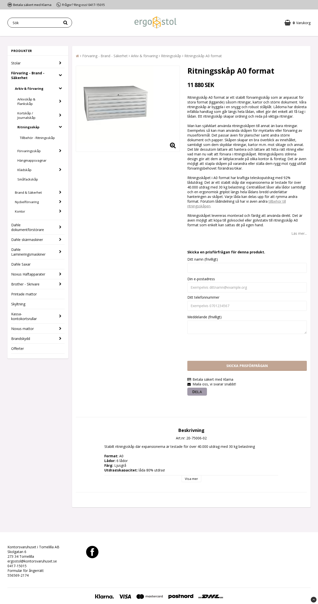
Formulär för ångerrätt (25, 570)
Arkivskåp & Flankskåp (26, 101)
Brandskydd (20, 338)
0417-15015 (17, 565)
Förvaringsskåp (29, 151)
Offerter (17, 348)
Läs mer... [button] (299, 233)
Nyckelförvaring (27, 202)
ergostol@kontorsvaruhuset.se (32, 561)
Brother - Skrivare (25, 284)
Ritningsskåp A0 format (203, 55)
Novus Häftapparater (28, 274)
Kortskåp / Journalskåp (26, 115)
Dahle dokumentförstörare (27, 227)
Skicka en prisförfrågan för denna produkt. (226, 252)
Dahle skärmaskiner (27, 239)
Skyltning (18, 304)
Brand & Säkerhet (28, 192)
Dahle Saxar (21, 264)
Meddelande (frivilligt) (204, 317)
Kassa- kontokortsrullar (24, 316)
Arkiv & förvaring (29, 88)
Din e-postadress (201, 279)
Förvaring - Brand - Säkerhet (27, 75)
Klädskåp (24, 170)
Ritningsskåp (28, 127)
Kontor (20, 211)
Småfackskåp (27, 179)
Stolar (16, 63)
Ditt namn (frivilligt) (202, 259)
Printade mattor (24, 294)
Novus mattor (22, 328)
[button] (297, 22)
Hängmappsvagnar (31, 160)
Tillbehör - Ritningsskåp (37, 138)
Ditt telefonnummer (203, 297)
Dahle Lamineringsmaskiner (28, 252)
